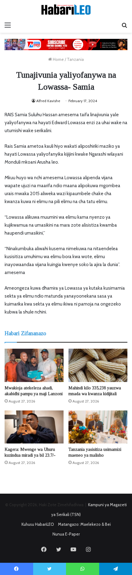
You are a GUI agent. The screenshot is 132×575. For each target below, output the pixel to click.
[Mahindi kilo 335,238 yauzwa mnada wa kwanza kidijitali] (97, 365)
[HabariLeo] (66, 9)
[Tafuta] (124, 25)
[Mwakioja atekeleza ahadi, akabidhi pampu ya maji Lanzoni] (34, 365)
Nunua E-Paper (66, 534)
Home (58, 59)
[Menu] (8, 25)
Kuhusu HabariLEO (37, 524)
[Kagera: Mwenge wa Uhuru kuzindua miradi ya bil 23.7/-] (34, 426)
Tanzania (75, 59)
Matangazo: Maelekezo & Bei (84, 524)
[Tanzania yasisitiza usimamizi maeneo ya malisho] (97, 426)
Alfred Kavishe (48, 100)
